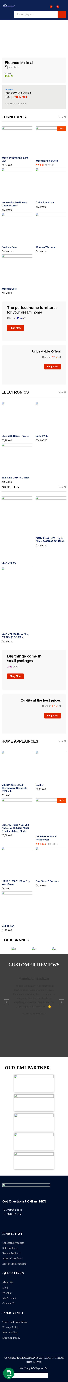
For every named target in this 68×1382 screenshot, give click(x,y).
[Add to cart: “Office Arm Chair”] (43, 197)
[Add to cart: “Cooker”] (43, 779)
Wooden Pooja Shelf (47, 160)
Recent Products (11, 1253)
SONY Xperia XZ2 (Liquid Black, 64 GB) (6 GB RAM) (50, 540)
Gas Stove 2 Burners (47, 881)
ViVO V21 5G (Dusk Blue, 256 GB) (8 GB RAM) (15, 636)
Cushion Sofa (9, 247)
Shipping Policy (11, 1337)
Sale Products (10, 1248)
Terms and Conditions (14, 1322)
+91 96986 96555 (12, 1209)
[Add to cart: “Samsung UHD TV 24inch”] (9, 472)
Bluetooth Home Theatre (15, 436)
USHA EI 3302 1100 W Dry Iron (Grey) (16, 883)
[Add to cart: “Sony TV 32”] (43, 430)
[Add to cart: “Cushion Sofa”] (9, 241)
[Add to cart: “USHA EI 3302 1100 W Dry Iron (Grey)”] (9, 876)
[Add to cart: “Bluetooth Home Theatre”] (9, 430)
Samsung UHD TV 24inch (15, 477)
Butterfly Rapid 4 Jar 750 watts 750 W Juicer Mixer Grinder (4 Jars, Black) (15, 828)
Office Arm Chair (45, 202)
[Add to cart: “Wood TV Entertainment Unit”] (9, 152)
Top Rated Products (13, 1242)
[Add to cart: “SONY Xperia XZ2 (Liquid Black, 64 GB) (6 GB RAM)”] (43, 532)
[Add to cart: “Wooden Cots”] (9, 283)
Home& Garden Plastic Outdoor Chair (14, 204)
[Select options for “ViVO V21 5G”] (9, 558)
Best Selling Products (14, 1263)
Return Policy (10, 1332)
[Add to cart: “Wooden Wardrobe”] (43, 241)
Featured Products (12, 1258)
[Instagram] (21, 1222)
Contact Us (8, 1303)
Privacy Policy (10, 1327)
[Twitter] (9, 1222)
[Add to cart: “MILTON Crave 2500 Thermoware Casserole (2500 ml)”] (9, 779)
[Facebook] (3, 1222)
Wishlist (7, 1292)
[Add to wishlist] (24, 152)
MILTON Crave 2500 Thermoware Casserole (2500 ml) (14, 788)
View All (62, 117)
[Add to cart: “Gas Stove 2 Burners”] (43, 876)
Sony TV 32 (42, 436)
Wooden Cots (9, 288)
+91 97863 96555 (12, 1213)
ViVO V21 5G (9, 563)
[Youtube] (15, 1222)
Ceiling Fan (8, 925)
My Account (9, 1298)
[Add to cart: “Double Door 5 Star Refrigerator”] (43, 831)
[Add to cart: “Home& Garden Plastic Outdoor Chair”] (9, 197)
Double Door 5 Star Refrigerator (46, 838)
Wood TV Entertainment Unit (15, 159)
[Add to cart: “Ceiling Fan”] (9, 920)
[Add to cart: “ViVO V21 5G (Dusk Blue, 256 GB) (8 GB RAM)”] (9, 629)
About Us (7, 1282)
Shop (5, 1287)
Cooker (40, 785)
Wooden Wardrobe (46, 247)
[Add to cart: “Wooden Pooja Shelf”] (43, 155)
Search (62, 14)
